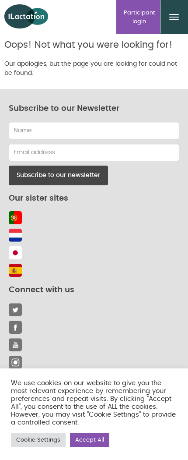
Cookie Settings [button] (38, 440)
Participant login (139, 17)
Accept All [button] (89, 440)
